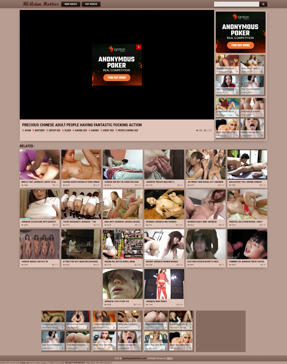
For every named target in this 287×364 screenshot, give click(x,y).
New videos (71, 4)
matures (40, 130)
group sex (54, 130)
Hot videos (91, 4)
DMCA (170, 358)
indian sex (25, 362)
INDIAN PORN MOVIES (75, 362)
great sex (108, 130)
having (95, 130)
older (67, 130)
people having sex (127, 130)
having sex (81, 130)
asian (27, 130)
